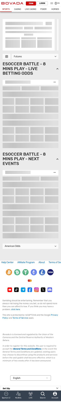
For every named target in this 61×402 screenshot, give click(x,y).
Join (31, 3)
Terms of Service (20, 318)
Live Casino (30, 9)
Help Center (7, 262)
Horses (55, 9)
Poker (43, 9)
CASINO (17, 9)
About (42, 262)
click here (15, 309)
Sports (6, 9)
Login (42, 3)
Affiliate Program (26, 262)
